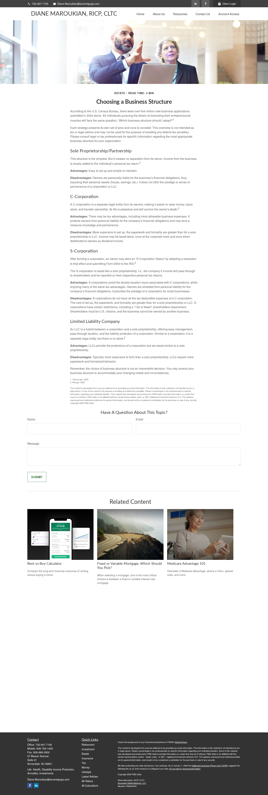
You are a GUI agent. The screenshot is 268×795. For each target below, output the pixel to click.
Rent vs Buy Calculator (44, 563)
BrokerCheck (181, 742)
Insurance (87, 758)
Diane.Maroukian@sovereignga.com (78, 3)
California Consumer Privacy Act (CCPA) (210, 765)
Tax (84, 763)
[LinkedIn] (195, 3)
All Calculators (90, 785)
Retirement (88, 744)
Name (31, 419)
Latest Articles (90, 776)
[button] (140, 13)
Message (33, 443)
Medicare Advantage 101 (186, 563)
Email (139, 419)
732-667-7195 (40, 3)
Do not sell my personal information (184, 768)
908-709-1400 (44, 748)
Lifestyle (86, 772)
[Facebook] (205, 3)
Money (86, 767)
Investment (88, 749)
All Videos (87, 781)
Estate (85, 754)
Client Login (229, 3)
